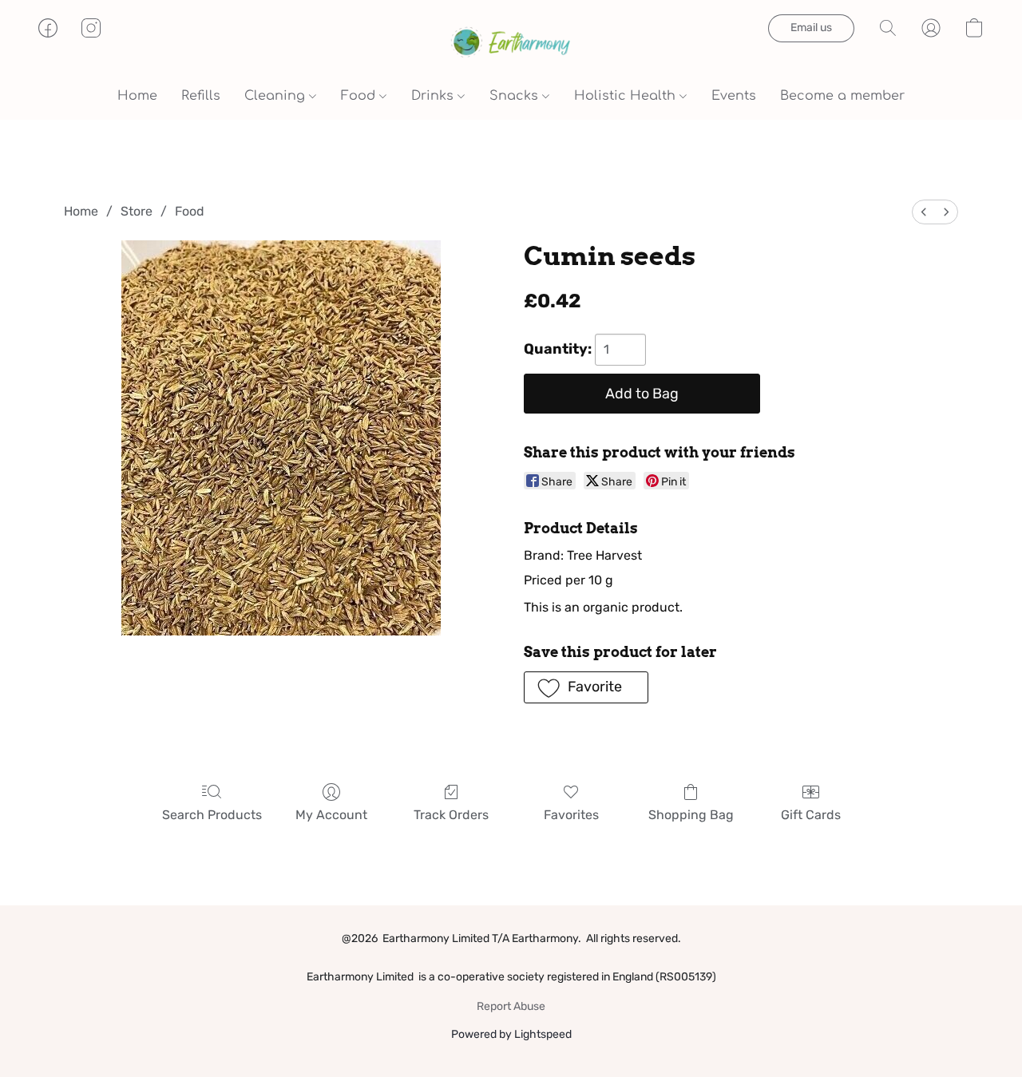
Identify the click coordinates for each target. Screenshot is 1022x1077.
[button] (511, 44)
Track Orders (451, 814)
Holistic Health (626, 96)
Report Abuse (511, 1006)
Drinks (434, 96)
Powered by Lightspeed (511, 1034)
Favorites (571, 814)
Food (360, 96)
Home (137, 96)
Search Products (212, 814)
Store (137, 211)
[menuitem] (924, 212)
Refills (200, 96)
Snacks (515, 96)
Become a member (842, 96)
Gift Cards (811, 814)
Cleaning (276, 96)
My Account (331, 814)
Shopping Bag (691, 814)
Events (733, 96)
